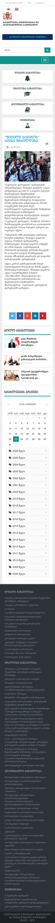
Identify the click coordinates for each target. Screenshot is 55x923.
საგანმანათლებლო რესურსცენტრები (25, 613)
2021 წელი (18, 485)
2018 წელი (18, 505)
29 (21, 417)
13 (27, 428)
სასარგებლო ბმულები (15, 3)
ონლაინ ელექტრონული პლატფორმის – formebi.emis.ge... (34, 374)
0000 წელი (18, 573)
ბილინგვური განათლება (18, 657)
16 (45, 428)
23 (45, 433)
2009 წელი (18, 567)
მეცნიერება (27, 120)
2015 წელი (18, 526)
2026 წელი (18, 451)
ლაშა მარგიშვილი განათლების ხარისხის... (34, 358)
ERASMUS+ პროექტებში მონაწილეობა (25, 697)
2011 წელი (18, 553)
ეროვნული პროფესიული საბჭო (22, 808)
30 (27, 417)
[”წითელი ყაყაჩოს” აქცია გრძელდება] (27, 164)
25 (16, 439)
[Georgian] (9, 9)
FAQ (29, 3)
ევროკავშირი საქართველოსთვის (23, 906)
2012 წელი (18, 546)
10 (10, 428)
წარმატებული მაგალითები (19, 816)
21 (33, 433)
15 (39, 428)
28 (16, 417)
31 (33, 417)
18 (16, 433)
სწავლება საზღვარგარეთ (18, 683)
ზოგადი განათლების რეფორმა (21, 605)
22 (39, 433)
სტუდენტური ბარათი (16, 735)
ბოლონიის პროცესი (15, 694)
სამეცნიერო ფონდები (17, 895)
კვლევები (10, 831)
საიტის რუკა (41, 3)
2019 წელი (18, 498)
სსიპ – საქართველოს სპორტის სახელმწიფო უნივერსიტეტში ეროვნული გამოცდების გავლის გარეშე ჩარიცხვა (26, 742)
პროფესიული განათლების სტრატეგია (25, 777)
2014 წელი (18, 532)
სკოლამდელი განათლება (19, 649)
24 (10, 439)
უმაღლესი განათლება (27, 88)
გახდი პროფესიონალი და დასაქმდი (24, 820)
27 (10, 417)
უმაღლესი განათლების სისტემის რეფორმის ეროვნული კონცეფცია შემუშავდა (23, 672)
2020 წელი (18, 492)
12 (21, 428)
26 (21, 439)
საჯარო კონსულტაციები (18, 853)
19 (21, 433)
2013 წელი (18, 539)
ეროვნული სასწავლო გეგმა (20, 638)
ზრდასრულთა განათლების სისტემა (24, 849)
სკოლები (10, 609)
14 (33, 428)
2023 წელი (18, 471)
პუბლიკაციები (12, 870)
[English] (17, 9)
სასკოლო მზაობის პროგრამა (21, 653)
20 (27, 433)
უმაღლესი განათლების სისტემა (22, 679)
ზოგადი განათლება (27, 72)
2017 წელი (18, 512)
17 (10, 433)
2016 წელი (18, 519)
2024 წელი (18, 464)
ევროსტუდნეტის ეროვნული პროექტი (25, 765)
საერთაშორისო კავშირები (19, 828)
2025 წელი (18, 457)
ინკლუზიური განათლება (18, 630)
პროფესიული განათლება (27, 104)
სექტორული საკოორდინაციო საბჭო (24, 812)
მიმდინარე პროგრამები (18, 634)
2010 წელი (18, 560)
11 (16, 428)
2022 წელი (18, 478)
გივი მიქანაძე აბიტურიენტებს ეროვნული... (29, 342)
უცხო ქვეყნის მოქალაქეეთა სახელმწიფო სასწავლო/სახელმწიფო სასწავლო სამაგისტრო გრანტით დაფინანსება (27, 711)
